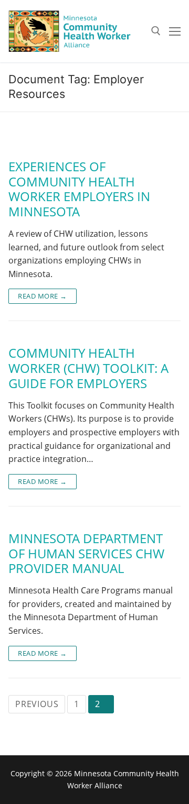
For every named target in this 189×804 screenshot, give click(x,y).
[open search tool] (156, 31)
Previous (36, 704)
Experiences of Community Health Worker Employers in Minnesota (79, 189)
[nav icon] (175, 31)
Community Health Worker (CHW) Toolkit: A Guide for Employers (88, 368)
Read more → (42, 296)
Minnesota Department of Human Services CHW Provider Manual (86, 553)
